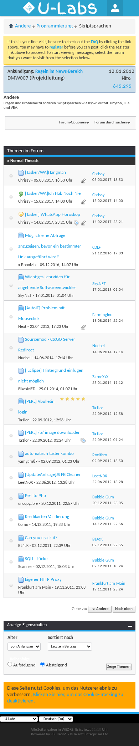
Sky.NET (25, 296)
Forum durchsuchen (110, 123)
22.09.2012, (107, 414)
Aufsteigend (24, 665)
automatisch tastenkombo (49, 453)
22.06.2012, (107, 482)
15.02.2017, (107, 201)
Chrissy (24, 180)
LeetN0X (25, 483)
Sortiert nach (60, 637)
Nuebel (24, 358)
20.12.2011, (107, 503)
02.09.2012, (107, 461)
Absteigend (56, 665)
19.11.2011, (107, 590)
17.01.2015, (107, 290)
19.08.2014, (107, 321)
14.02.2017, (107, 222)
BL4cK (23, 546)
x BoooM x (27, 265)
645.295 (122, 86)
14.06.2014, (107, 352)
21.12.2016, (107, 253)
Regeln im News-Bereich (59, 71)
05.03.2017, (107, 180)
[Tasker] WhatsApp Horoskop (52, 214)
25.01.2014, (107, 383)
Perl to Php (35, 495)
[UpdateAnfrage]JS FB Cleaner (53, 474)
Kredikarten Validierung (47, 516)
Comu (23, 525)
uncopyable (28, 504)
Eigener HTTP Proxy (43, 579)
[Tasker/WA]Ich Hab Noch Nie (53, 193)
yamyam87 (27, 462)
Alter (12, 637)
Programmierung (54, 26)
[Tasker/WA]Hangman (45, 172)
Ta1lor (23, 420)
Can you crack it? (41, 538)
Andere (23, 26)
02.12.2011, (107, 545)
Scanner (25, 567)
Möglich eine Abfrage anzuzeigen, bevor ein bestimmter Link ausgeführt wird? (49, 246)
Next (22, 327)
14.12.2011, (107, 524)
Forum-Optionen (72, 123)
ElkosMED (26, 389)
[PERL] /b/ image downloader (52, 432)
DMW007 (18, 78)
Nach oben (124, 609)
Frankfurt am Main (34, 587)
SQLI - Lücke (36, 559)
